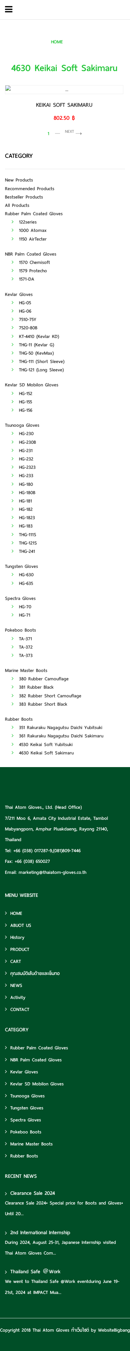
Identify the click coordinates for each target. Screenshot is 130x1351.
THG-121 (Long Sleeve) (40, 370)
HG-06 (24, 311)
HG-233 (25, 475)
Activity (17, 997)
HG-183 (25, 526)
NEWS (16, 985)
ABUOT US (20, 925)
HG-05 (24, 303)
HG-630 (25, 575)
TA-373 (25, 655)
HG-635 (25, 583)
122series (27, 222)
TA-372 (25, 647)
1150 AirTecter (32, 239)
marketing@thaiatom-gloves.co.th (52, 872)
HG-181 (24, 501)
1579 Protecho (32, 271)
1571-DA (25, 279)
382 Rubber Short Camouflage (49, 696)
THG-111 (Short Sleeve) (40, 361)
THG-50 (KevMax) (35, 353)
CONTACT (19, 1009)
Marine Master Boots (26, 670)
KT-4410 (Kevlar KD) (38, 336)
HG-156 (24, 410)
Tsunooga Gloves (22, 425)
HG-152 (24, 393)
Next (69, 131)
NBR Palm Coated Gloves (30, 254)
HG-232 (25, 459)
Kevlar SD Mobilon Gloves (31, 385)
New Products (19, 180)
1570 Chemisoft (33, 262)
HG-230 (25, 433)
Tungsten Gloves (21, 566)
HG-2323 (26, 467)
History (17, 937)
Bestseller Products (24, 197)
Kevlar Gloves (19, 294)
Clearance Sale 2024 (32, 1193)
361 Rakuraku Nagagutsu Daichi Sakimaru (60, 736)
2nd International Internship (40, 1232)
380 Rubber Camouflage (43, 679)
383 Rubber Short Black (42, 704)
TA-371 (24, 639)
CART (15, 961)
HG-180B (26, 492)
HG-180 (25, 484)
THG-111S (26, 535)
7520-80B (27, 328)
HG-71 (23, 615)
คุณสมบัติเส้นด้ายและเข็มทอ (35, 973)
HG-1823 (26, 518)
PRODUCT (19, 949)
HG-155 (24, 402)
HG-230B (26, 442)
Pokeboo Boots (20, 630)
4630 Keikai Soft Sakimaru (97, 42)
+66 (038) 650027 (32, 861)
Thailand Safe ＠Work (35, 1271)
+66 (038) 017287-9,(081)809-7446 (47, 851)
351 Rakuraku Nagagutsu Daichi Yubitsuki (59, 727)
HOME (57, 42)
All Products (17, 205)
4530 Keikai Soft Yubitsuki (45, 744)
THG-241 (26, 551)
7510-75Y (26, 319)
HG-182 (25, 509)
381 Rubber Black (35, 687)
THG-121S (27, 543)
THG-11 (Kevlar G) (35, 345)
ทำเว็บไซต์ (80, 1330)
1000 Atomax (32, 230)
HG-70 (24, 607)
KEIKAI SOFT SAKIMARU (64, 105)
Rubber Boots (19, 719)
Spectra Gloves (20, 598)
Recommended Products (29, 189)
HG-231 (25, 450)
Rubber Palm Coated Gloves (34, 214)
